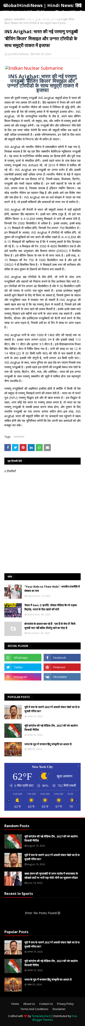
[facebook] (62, 657)
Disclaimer (59, 1009)
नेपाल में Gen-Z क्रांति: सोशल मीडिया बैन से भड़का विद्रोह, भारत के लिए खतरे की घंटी (50, 607)
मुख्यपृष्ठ (8, 19)
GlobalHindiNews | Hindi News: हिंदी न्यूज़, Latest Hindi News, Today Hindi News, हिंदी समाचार (42, 11)
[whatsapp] (22, 657)
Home (15, 1004)
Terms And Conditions (34, 1009)
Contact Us (46, 1004)
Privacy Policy (65, 1004)
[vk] (62, 677)
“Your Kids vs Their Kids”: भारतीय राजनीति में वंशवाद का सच (52, 589)
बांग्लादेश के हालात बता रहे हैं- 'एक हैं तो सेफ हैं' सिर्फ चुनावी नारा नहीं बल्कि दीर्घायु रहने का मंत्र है (50, 626)
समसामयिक (19, 19)
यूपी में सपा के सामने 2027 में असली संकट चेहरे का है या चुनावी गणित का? (52, 709)
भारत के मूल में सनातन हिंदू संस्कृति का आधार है (47, 744)
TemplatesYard (41, 1016)
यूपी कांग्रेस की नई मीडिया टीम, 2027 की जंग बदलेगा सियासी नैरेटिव (51, 728)
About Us (29, 1004)
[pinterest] (62, 667)
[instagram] (22, 677)
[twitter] (22, 667)
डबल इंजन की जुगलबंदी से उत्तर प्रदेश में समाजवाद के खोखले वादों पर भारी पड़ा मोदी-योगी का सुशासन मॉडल (51, 875)
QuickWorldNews (18, 54)
